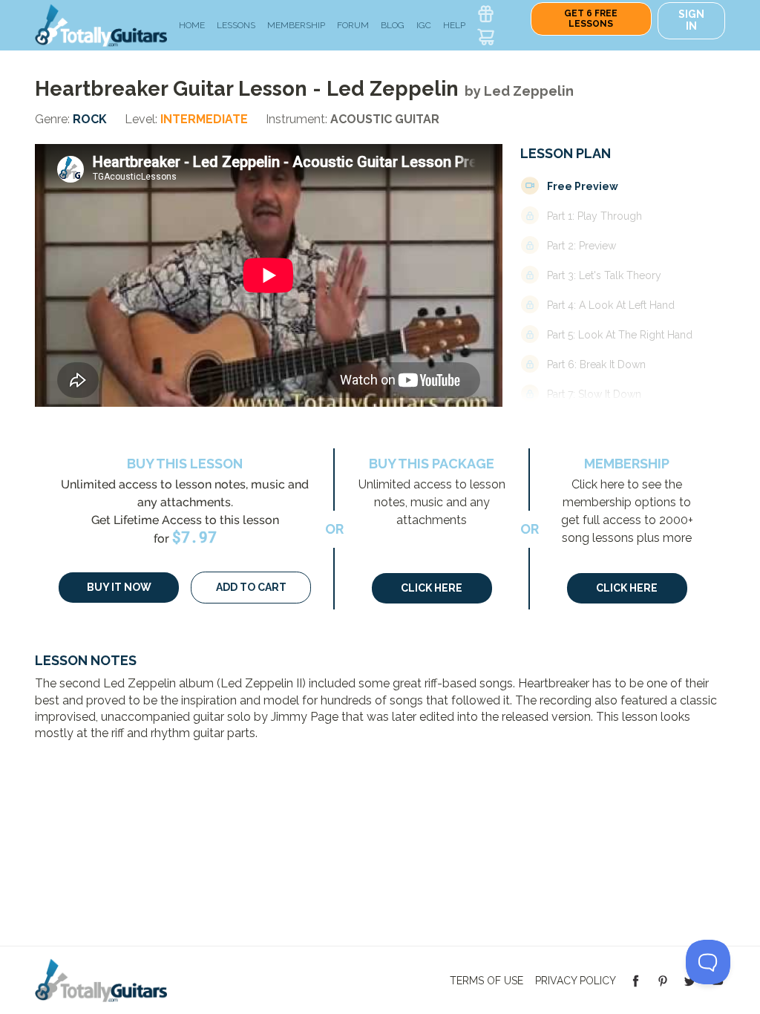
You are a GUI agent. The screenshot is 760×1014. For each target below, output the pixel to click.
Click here (431, 588)
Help (454, 25)
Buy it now (119, 587)
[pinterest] (663, 980)
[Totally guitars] (101, 24)
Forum (353, 25)
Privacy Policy (575, 981)
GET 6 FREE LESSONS (591, 18)
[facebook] (635, 980)
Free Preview (582, 186)
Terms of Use (486, 981)
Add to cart (251, 587)
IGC (423, 25)
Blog (392, 25)
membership (296, 25)
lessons (236, 25)
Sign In (691, 20)
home (192, 25)
